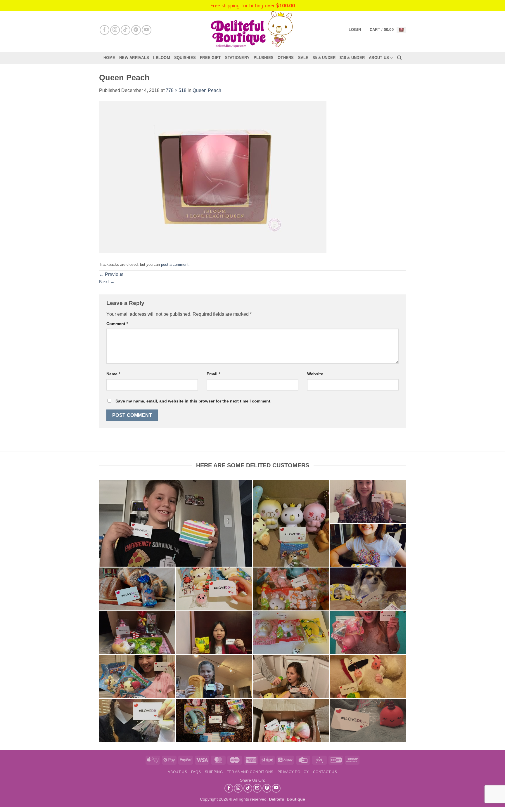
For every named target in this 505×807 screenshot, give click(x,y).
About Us (379, 57)
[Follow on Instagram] (115, 30)
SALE (303, 57)
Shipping (214, 772)
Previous (111, 274)
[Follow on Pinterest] (136, 30)
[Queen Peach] (212, 176)
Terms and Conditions (250, 772)
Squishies (185, 57)
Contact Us (325, 772)
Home (109, 57)
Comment (117, 323)
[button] (388, 30)
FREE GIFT (210, 57)
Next (107, 281)
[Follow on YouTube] (146, 30)
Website (315, 374)
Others (286, 57)
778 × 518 (176, 90)
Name (113, 374)
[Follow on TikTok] (125, 30)
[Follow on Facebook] (104, 30)
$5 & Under (324, 57)
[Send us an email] (257, 788)
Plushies (264, 57)
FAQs (196, 772)
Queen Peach (207, 90)
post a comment (174, 264)
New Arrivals (134, 57)
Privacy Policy (293, 772)
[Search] (399, 57)
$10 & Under (352, 57)
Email (213, 374)
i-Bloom (161, 57)
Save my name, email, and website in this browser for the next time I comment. (193, 401)
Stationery (237, 57)
